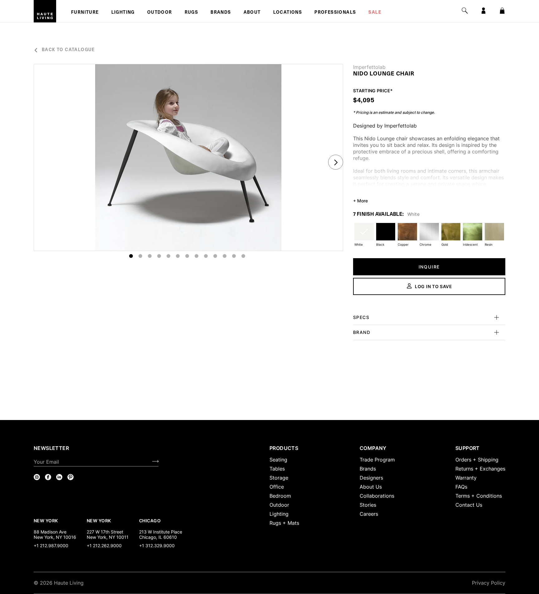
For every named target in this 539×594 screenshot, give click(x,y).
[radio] (364, 235)
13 (243, 256)
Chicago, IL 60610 (158, 537)
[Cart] (502, 10)
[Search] (464, 10)
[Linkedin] (59, 477)
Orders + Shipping (476, 459)
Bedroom (280, 496)
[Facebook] (48, 477)
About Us (371, 487)
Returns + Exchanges (480, 469)
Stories (368, 505)
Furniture (85, 13)
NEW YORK (46, 520)
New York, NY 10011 (108, 537)
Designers (371, 478)
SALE (374, 13)
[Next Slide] (335, 162)
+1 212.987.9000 (51, 545)
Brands (221, 13)
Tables (277, 469)
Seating (278, 459)
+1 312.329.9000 (157, 545)
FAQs (461, 487)
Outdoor (159, 13)
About (252, 13)
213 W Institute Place (160, 531)
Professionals (335, 13)
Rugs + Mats (284, 523)
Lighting (123, 13)
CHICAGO (150, 520)
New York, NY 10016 (55, 537)
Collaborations (377, 496)
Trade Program (377, 459)
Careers (369, 514)
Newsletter (51, 448)
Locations (287, 13)
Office (277, 487)
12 (234, 256)
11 (224, 256)
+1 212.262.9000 (104, 545)
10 (215, 256)
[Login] (483, 10)
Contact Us (468, 505)
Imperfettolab (369, 67)
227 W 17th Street (105, 531)
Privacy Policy (488, 583)
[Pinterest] (70, 477)
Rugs (191, 13)
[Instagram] (37, 477)
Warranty (466, 478)
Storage (279, 478)
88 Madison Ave (50, 531)
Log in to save (433, 286)
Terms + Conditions (478, 496)
